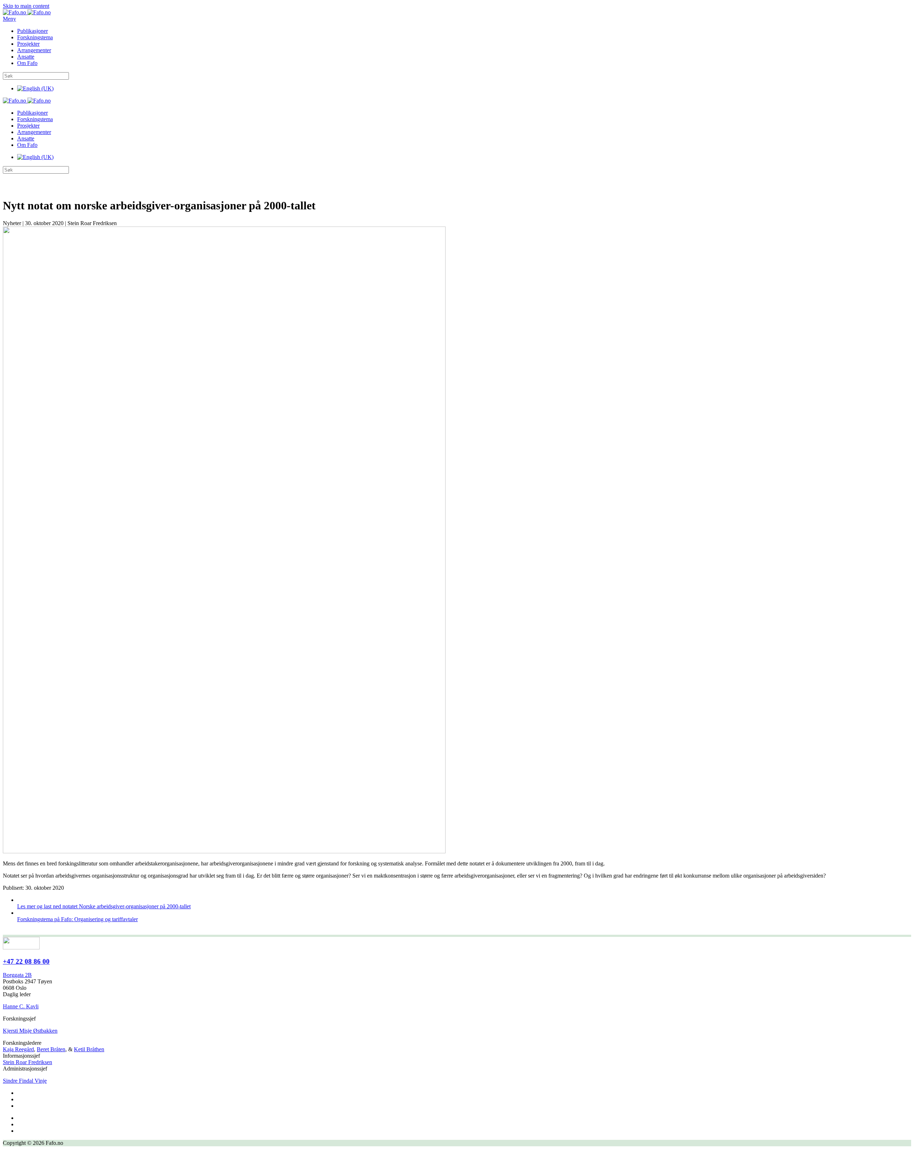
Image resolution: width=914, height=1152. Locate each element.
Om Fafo (27, 63)
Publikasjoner (32, 31)
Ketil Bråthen (89, 1049)
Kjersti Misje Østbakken (30, 1031)
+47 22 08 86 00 (26, 961)
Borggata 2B (17, 975)
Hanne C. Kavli (21, 1006)
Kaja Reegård (18, 1049)
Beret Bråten (51, 1049)
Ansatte (25, 57)
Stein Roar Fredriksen (27, 1062)
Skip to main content (26, 6)
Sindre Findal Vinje (25, 1081)
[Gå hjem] (27, 12)
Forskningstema (35, 37)
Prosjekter (28, 44)
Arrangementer (34, 50)
